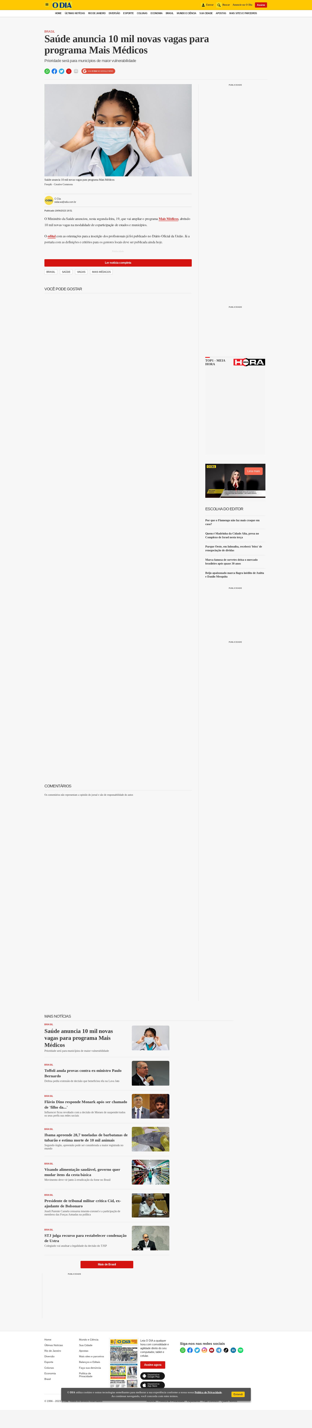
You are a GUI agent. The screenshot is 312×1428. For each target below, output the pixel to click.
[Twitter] (197, 1350)
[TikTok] (226, 1350)
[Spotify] (240, 1350)
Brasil (170, 13)
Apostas (221, 13)
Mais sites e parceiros (91, 1356)
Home (58, 13)
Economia (156, 13)
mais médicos (101, 271)
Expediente (193, 1401)
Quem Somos (229, 1401)
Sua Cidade (206, 13)
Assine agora (152, 1364)
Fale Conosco (211, 1401)
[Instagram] (204, 1350)
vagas (81, 271)
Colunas (142, 13)
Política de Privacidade (85, 1375)
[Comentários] (76, 71)
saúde (66, 271)
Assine (261, 4)
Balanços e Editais (89, 1362)
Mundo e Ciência (186, 13)
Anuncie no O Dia (242, 4)
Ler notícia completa (118, 262)
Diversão (114, 13)
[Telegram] (219, 1350)
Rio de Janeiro (96, 13)
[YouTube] (211, 1350)
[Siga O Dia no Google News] (98, 71)
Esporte (128, 13)
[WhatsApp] (182, 1350)
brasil (50, 271)
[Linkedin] (233, 1350)
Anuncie (151, 1401)
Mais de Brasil (107, 1264)
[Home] (62, 7)
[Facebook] (190, 1350)
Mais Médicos (168, 218)
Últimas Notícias (75, 13)
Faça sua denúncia (90, 1367)
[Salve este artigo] (69, 71)
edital (51, 236)
